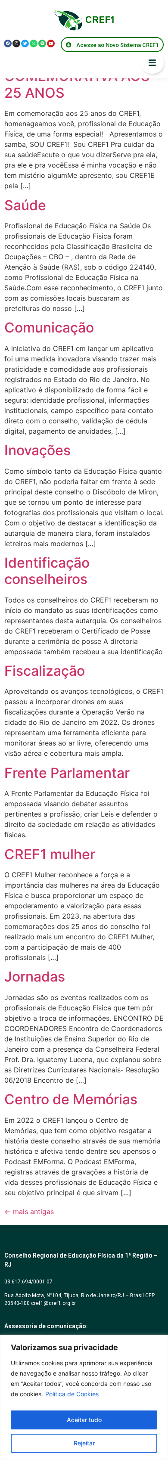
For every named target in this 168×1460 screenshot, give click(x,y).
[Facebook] (8, 43)
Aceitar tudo (84, 1419)
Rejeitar (84, 1443)
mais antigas (29, 1211)
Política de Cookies (72, 1394)
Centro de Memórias (70, 1099)
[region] (84, 1397)
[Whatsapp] (33, 43)
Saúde (25, 205)
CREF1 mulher (49, 854)
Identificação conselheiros (47, 570)
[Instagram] (16, 43)
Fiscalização (44, 670)
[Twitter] (25, 43)
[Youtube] (51, 43)
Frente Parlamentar (67, 772)
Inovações (37, 450)
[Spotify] (42, 43)
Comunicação (49, 327)
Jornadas (34, 976)
